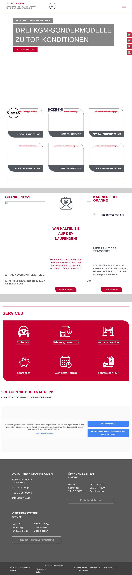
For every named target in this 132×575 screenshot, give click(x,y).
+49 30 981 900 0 (22, 492)
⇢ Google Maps (21, 487)
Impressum (95, 567)
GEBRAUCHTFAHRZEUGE (107, 134)
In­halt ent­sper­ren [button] (108, 424)
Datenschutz (108, 567)
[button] (3, 55)
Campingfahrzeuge (109, 168)
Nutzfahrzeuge (70, 168)
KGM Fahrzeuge (71, 134)
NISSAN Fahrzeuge (28, 134)
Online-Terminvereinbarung (37, 539)
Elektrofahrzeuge (27, 168)
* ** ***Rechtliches (81, 570)
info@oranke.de (21, 497)
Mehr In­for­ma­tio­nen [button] (44, 433)
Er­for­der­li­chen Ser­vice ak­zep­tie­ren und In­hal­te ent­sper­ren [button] (108, 433)
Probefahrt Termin (91, 500)
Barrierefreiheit (80, 567)
